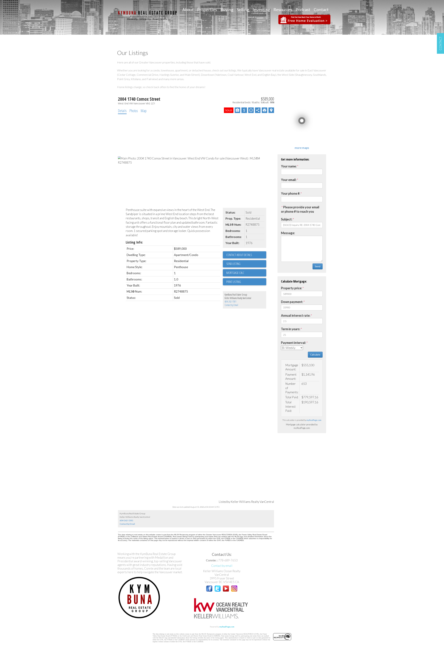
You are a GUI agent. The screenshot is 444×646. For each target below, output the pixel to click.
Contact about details (239, 255)
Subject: (286, 219)
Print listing (233, 282)
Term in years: (290, 329)
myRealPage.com (313, 420)
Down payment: (292, 302)
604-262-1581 (230, 301)
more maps (302, 148)
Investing (261, 9)
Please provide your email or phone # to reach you (300, 209)
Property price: (291, 288)
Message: (288, 233)
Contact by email (221, 565)
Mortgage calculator (246, 273)
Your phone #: (290, 193)
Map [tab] (144, 110)
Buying (226, 9)
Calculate (315, 354)
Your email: (288, 180)
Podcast (303, 9)
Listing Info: (134, 242)
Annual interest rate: (295, 315)
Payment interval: (293, 343)
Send (317, 266)
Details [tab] (122, 110)
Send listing (233, 264)
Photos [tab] (133, 110)
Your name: (289, 166)
